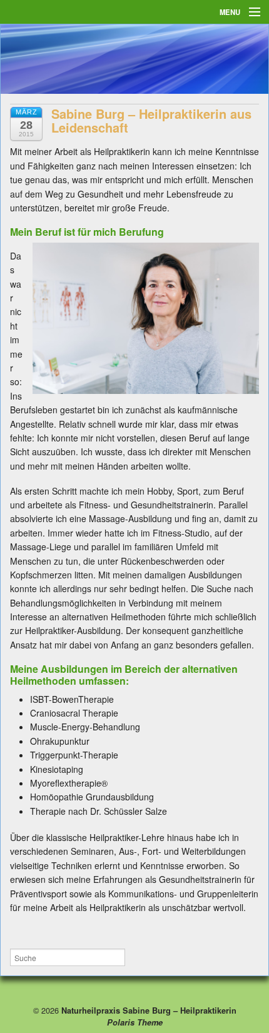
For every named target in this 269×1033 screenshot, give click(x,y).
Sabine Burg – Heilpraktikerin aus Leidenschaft (151, 120)
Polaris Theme (135, 1022)
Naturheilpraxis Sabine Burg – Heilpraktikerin (147, 1010)
